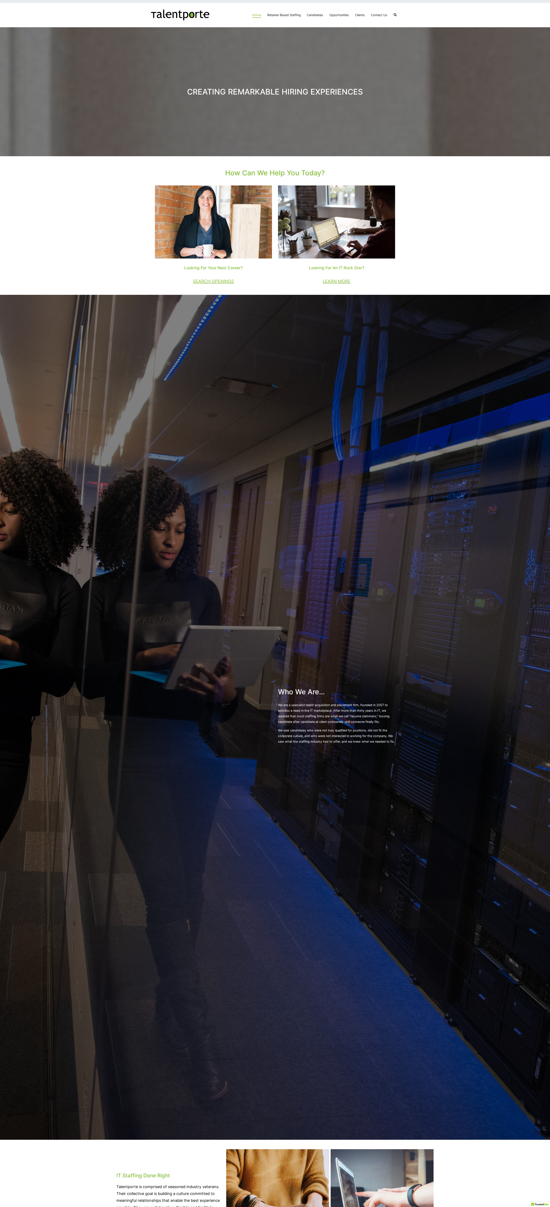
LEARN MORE (336, 281)
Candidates (315, 15)
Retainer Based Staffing (284, 15)
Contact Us (379, 15)
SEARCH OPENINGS (213, 281)
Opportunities (339, 15)
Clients (360, 15)
